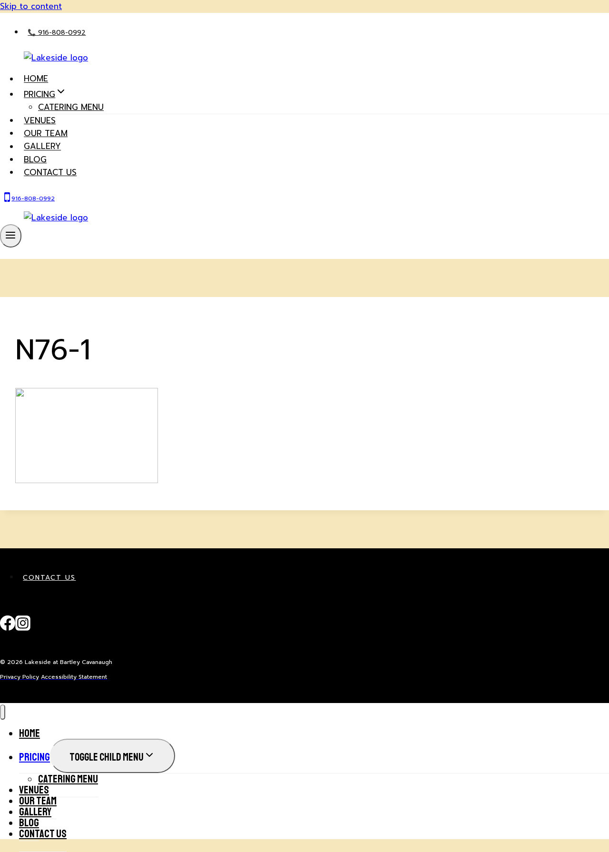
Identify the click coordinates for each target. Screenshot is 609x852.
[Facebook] (7, 628)
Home (36, 79)
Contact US (50, 172)
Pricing (34, 757)
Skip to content (31, 6)
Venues (40, 120)
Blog (35, 159)
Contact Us (49, 578)
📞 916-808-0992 (57, 33)
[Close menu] (2, 712)
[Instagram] (22, 628)
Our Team (46, 133)
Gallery (42, 146)
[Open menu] (10, 235)
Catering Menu (71, 107)
